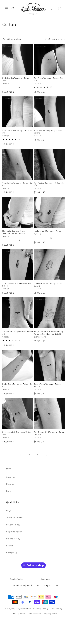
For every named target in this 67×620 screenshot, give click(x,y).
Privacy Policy (13, 524)
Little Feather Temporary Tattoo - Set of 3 (16, 79)
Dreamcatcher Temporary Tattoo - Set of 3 (48, 284)
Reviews (10, 483)
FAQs (8, 510)
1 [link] (21, 455)
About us (10, 476)
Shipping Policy (14, 531)
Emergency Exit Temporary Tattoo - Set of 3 (17, 433)
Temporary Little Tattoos (21, 609)
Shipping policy (50, 613)
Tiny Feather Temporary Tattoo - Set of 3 (49, 184)
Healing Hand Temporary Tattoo (47, 231)
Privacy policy (19, 613)
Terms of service (34, 613)
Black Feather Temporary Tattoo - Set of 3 (48, 131)
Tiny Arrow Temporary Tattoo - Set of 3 (48, 79)
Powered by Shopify (40, 609)
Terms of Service (14, 517)
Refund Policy (13, 538)
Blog (8, 490)
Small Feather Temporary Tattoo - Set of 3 (16, 284)
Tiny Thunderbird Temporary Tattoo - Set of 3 (49, 433)
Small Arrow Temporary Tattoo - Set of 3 (17, 131)
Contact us (11, 552)
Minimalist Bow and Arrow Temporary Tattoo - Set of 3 (13, 232)
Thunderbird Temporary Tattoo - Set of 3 (17, 332)
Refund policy (56, 609)
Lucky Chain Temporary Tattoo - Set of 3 (17, 385)
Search (9, 545)
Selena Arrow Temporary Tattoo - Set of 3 (48, 385)
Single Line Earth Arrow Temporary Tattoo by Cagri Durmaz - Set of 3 (48, 332)
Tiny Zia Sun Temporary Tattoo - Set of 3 (17, 184)
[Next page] (46, 455)
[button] (6, 8)
